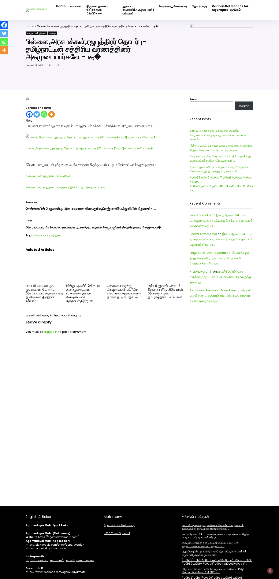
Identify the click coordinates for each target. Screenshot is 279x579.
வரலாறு (53, 33)
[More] (51, 114)
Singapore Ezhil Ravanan (208, 253)
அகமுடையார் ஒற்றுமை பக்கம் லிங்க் (48, 176)
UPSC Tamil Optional (117, 533)
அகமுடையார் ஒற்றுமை (36, 33)
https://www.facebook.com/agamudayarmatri (56, 572)
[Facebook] (29, 114)
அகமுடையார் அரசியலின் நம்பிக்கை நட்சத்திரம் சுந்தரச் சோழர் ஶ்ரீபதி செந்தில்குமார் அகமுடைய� (93, 227)
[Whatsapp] (44, 114)
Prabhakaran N (201, 271)
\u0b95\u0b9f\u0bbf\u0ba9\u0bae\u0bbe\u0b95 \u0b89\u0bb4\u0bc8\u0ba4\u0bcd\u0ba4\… (217, 562)
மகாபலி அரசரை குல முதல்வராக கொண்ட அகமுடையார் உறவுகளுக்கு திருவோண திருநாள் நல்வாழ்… (44, 293)
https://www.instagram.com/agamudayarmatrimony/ (60, 560)
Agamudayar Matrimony (119, 525)
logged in (51, 332)
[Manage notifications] (270, 571)
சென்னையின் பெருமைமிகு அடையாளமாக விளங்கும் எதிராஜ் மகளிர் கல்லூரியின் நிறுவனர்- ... (91, 208)
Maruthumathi (200, 215)
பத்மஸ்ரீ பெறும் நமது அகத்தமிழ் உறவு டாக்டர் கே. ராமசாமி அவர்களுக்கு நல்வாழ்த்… (219, 258)
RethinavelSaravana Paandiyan (213, 290)
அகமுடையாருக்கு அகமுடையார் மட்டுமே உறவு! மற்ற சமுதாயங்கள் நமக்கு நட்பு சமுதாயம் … (124, 291)
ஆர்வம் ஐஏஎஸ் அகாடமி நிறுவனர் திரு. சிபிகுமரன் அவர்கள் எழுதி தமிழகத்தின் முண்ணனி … (166, 291)
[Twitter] (36, 114)
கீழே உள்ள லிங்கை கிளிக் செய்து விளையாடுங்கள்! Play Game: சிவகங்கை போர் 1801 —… (213, 570)
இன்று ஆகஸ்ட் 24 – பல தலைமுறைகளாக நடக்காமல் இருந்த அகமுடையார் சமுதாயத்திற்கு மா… (83, 293)
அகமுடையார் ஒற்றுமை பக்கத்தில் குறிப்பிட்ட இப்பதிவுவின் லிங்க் (65, 187)
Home (30, 26)
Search (194, 99)
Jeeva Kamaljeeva (203, 234)
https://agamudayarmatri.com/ (58, 537)
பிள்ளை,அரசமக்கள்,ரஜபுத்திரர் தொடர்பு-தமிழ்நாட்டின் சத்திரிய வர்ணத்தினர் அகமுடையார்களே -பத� (89, 148)
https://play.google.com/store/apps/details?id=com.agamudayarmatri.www (55, 546)
